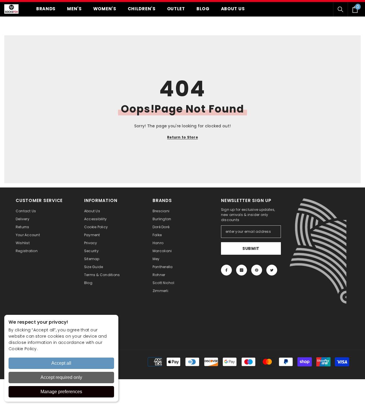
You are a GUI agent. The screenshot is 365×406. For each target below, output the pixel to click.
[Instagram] (241, 270)
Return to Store (182, 137)
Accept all (61, 363)
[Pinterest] (256, 270)
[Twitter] (271, 270)
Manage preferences (61, 391)
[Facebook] (226, 270)
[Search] (340, 9)
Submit (250, 248)
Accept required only (61, 377)
